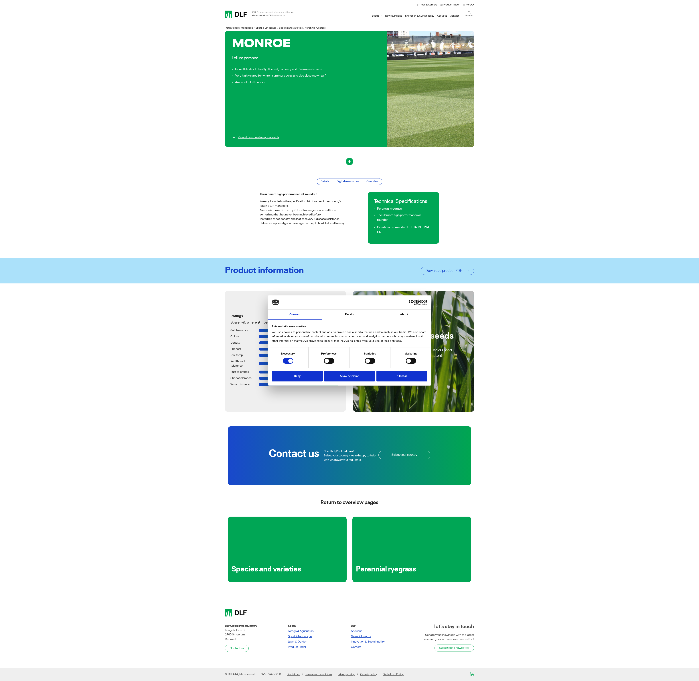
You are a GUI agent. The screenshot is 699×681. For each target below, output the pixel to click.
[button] (419, 16)
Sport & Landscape (266, 28)
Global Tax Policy (393, 674)
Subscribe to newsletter (454, 648)
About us (356, 631)
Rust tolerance (239, 372)
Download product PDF (444, 271)
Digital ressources (348, 181)
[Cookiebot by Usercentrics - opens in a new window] (411, 302)
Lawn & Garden (297, 641)
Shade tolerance (241, 378)
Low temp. (237, 355)
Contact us (237, 648)
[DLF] (236, 14)
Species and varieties (291, 28)
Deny (297, 376)
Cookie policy (368, 674)
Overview (372, 181)
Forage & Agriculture (301, 631)
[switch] (329, 361)
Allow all (401, 376)
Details (325, 181)
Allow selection (349, 376)
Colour (234, 336)
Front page (247, 28)
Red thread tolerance (237, 363)
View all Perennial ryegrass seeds (258, 137)
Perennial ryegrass (315, 28)
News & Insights (361, 636)
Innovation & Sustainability (368, 641)
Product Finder (297, 647)
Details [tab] (349, 314)
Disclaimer (293, 674)
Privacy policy (346, 674)
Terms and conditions (318, 674)
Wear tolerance (240, 384)
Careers (356, 647)
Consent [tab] (294, 314)
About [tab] (404, 314)
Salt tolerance (239, 330)
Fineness (235, 349)
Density (235, 342)
